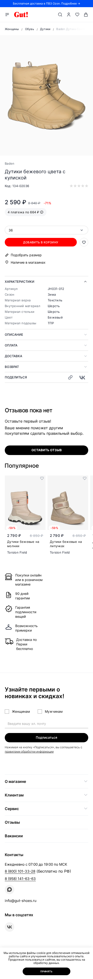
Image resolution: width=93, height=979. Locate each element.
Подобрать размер (26, 255)
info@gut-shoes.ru (20, 900)
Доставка (13, 356)
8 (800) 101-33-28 (20, 871)
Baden (9, 163)
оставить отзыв (46, 450)
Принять (46, 971)
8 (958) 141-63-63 (20, 878)
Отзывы (12, 822)
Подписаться (46, 737)
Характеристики (19, 281)
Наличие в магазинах (28, 262)
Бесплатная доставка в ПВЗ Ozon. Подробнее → (46, 3)
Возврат (12, 367)
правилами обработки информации (29, 751)
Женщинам (21, 711)
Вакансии (14, 835)
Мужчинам (54, 711)
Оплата (11, 345)
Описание (14, 334)
